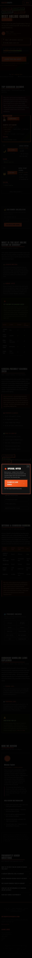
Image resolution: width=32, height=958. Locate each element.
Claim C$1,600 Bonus (12, 483)
